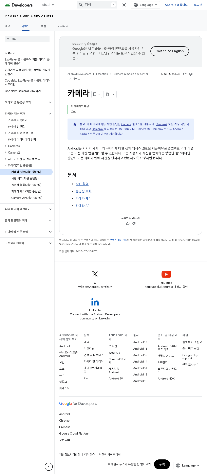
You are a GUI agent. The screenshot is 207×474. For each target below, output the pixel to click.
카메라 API (83, 206)
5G (86, 378)
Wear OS (114, 352)
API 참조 (163, 362)
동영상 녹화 (84, 191)
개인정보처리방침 (93, 369)
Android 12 (140, 374)
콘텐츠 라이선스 (118, 240)
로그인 (198, 5)
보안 (61, 362)
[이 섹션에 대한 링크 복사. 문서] (80, 175)
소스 (61, 369)
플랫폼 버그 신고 (192, 342)
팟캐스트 (64, 388)
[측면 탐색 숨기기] (49, 467)
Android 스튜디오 (176, 5)
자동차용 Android (114, 370)
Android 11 (140, 381)
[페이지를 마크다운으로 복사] (107, 94)
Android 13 (140, 368)
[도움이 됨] (185, 74)
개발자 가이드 (166, 356)
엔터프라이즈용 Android (68, 354)
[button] (24, 102)
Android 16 (140, 348)
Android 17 (140, 342)
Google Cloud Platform (74, 433)
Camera (126, 124)
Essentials (102, 74)
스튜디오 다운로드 (167, 370)
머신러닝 (89, 348)
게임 (86, 342)
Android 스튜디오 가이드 (167, 347)
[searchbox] (27, 39)
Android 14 (140, 361)
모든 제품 (65, 440)
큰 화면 (113, 346)
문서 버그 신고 (190, 348)
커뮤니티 (63, 26)
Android (64, 346)
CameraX (161, 124)
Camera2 (98, 129)
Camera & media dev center (29, 16)
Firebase (64, 427)
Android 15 (140, 355)
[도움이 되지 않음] (191, 74)
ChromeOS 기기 (117, 360)
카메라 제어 (84, 199)
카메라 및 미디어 (94, 361)
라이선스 (89, 454)
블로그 (63, 382)
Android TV (116, 378)
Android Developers (79, 74)
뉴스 (61, 375)
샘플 (43, 26)
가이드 (26, 26)
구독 (162, 464)
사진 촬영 (82, 184)
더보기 (46, 5)
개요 (7, 26)
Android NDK (166, 378)
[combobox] (97, 4)
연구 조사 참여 (190, 365)
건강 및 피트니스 (94, 355)
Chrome (64, 420)
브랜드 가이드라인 (110, 454)
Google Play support (190, 356)
